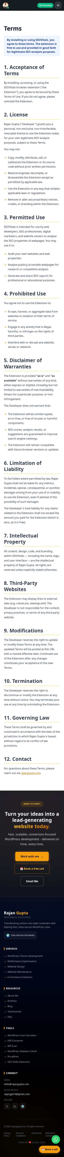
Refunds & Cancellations (51, 1134)
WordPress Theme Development (23, 955)
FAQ (8, 1016)
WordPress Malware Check (20, 1051)
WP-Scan (10, 1045)
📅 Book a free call (32, 868)
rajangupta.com (31, 773)
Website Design (14, 966)
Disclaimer (37, 1133)
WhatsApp (47, 5)
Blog (8, 1006)
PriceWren (11, 1056)
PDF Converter (13, 1040)
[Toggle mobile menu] (58, 5)
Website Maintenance (18, 971)
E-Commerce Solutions (18, 977)
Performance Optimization (20, 961)
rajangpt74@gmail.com (17, 1094)
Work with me (32, 856)
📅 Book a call (49, 1149)
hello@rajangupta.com (16, 1084)
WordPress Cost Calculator (20, 1035)
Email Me (32, 881)
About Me (11, 995)
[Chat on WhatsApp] (56, 1139)
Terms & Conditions (21, 1134)
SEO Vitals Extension (17, 1061)
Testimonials (12, 1011)
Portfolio (10, 1000)
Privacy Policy (7, 1134)
